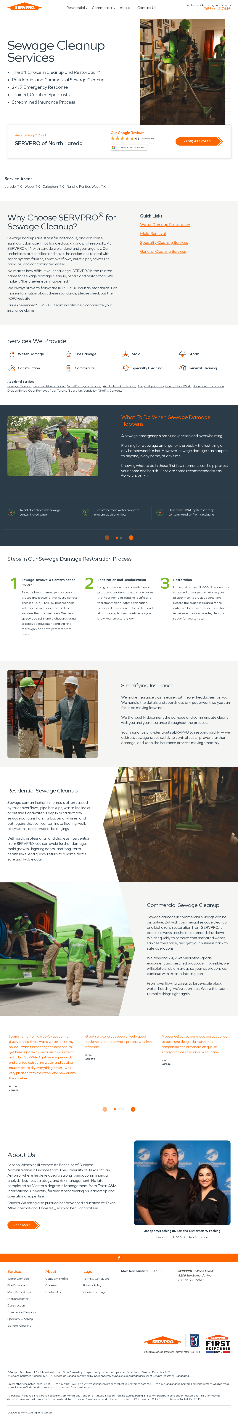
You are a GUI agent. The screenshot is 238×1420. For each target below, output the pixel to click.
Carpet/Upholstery (151, 386)
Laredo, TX (13, 187)
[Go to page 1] (117, 538)
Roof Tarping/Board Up (66, 390)
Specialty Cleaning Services (164, 242)
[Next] (131, 538)
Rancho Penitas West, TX (86, 187)
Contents (116, 390)
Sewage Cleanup (19, 386)
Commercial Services (21, 1312)
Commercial (102, 8)
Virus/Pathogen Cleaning (84, 386)
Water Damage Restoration (165, 224)
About (125, 8)
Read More (21, 1225)
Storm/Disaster (17, 1299)
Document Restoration (208, 386)
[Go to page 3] (123, 1109)
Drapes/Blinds (17, 390)
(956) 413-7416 (217, 9)
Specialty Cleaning (20, 1319)
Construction (16, 1305)
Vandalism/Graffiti (95, 390)
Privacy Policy (92, 1285)
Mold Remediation (20, 1292)
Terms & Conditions (96, 1278)
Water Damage (18, 1278)
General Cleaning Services (163, 251)
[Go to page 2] (121, 538)
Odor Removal (38, 390)
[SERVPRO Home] (24, 6)
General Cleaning (19, 1325)
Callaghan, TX (53, 187)
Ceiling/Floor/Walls (178, 386)
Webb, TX (32, 187)
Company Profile (56, 1278)
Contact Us (146, 7)
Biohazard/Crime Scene (49, 386)
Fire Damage (16, 1285)
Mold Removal (153, 233)
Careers (51, 1285)
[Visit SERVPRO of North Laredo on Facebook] (119, 1258)
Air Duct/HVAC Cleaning (119, 386)
